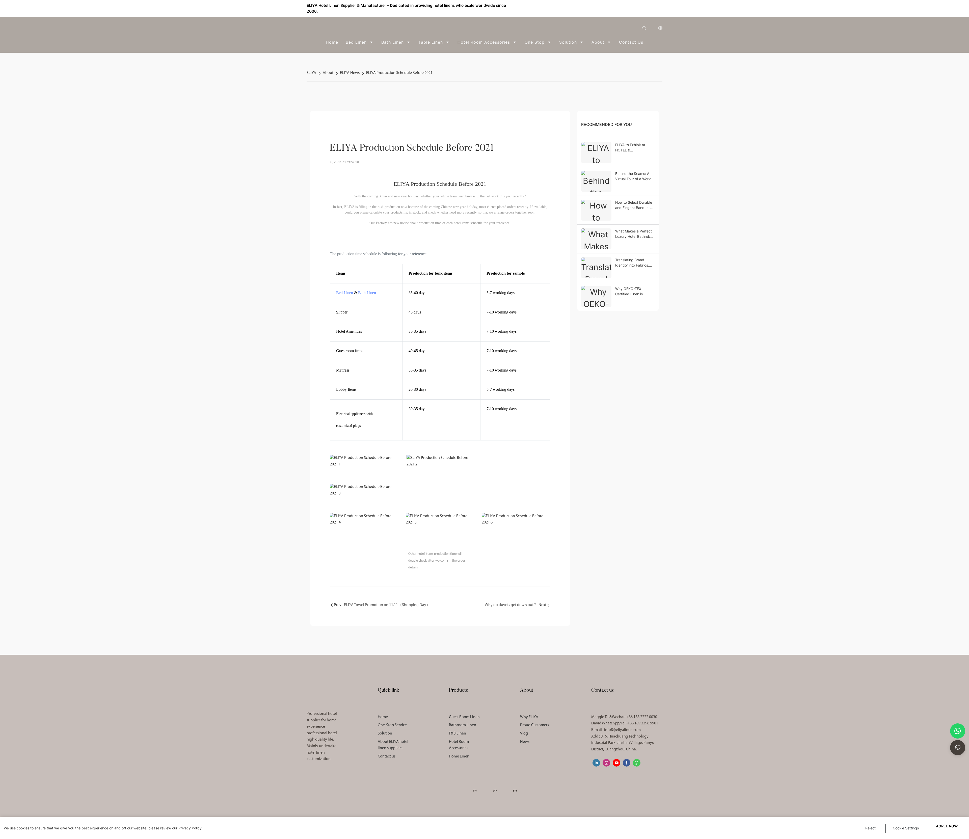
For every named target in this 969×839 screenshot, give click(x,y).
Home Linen (459, 756)
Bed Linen (344, 293)
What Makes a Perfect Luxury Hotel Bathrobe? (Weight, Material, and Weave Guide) (634, 234)
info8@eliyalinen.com (622, 730)
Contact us (386, 756)
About (328, 73)
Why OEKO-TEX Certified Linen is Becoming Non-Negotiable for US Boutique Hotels (630, 291)
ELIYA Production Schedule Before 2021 (399, 73)
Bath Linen (367, 293)
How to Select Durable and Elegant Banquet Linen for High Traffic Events (633, 205)
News (524, 742)
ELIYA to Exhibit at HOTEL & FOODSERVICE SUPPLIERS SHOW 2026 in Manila (630, 148)
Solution (385, 733)
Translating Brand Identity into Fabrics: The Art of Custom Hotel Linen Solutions (635, 263)
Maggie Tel (624, 717)
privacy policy (190, 828)
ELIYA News (350, 73)
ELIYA (311, 73)
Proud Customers (534, 725)
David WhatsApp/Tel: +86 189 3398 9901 (624, 723)
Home (383, 717)
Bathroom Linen (462, 725)
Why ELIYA (529, 717)
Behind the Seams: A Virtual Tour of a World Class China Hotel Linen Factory (634, 176)
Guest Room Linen (464, 717)
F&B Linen (457, 733)
